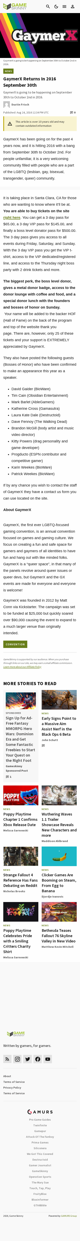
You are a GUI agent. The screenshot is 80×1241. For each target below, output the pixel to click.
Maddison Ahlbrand (55, 841)
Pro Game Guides (40, 1119)
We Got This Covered (40, 1154)
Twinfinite (40, 1125)
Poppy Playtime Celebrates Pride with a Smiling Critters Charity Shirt (17, 941)
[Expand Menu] (64, 6)
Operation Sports (40, 1177)
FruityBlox (40, 1194)
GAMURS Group (69, 1215)
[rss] (7, 1059)
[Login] (73, 6)
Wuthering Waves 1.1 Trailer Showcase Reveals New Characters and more (59, 824)
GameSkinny (40, 1171)
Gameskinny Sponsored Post (17, 768)
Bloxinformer (40, 1199)
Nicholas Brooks (14, 891)
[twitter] (27, 1059)
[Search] (48, 6)
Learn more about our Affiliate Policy (22, 666)
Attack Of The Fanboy (40, 1137)
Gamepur (40, 1131)
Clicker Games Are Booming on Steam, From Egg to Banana (59, 882)
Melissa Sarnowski (15, 830)
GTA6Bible (40, 1205)
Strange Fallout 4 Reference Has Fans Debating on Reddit (20, 880)
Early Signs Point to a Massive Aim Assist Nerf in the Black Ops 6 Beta (59, 726)
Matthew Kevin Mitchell (57, 947)
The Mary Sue (40, 1182)
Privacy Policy (12, 1087)
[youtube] (47, 1059)
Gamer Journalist (40, 1165)
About (7, 1076)
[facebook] (37, 1059)
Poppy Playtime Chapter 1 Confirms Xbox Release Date (20, 819)
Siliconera (40, 1148)
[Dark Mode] (56, 6)
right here (11, 218)
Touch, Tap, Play (40, 1188)
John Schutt (50, 740)
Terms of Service (14, 1082)
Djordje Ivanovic (52, 896)
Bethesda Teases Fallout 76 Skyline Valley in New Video (58, 935)
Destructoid (40, 1159)
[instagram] (17, 1059)
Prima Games (40, 1142)
